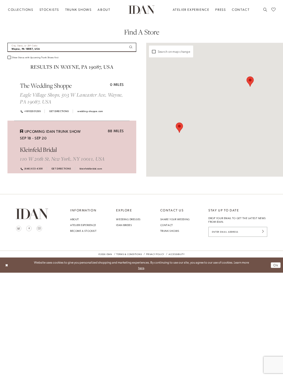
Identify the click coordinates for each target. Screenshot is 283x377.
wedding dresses (128, 219)
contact (166, 225)
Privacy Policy (155, 254)
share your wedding (175, 219)
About (74, 219)
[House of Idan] (141, 9)
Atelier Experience (83, 225)
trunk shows (169, 230)
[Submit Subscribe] (262, 232)
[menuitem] (20, 9)
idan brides (124, 225)
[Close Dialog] (6, 265)
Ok (275, 265)
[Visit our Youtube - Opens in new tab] (39, 228)
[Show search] (265, 9)
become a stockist (83, 230)
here (141, 268)
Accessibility (177, 254)
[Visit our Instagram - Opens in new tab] (19, 228)
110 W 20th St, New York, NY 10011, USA (62, 158)
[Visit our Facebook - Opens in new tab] (29, 228)
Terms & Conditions (129, 254)
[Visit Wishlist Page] (273, 9)
